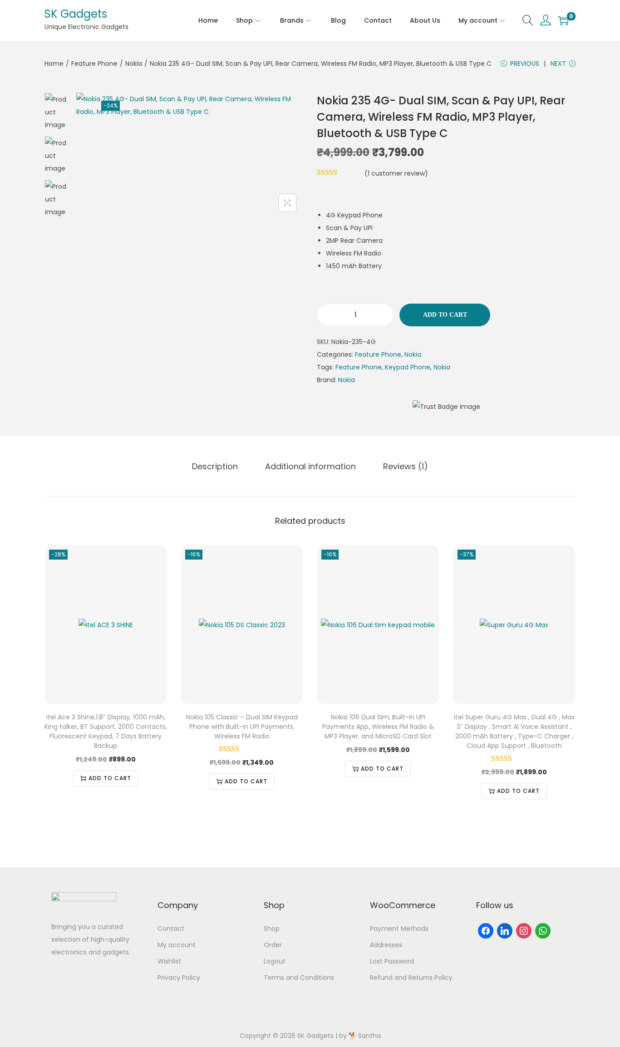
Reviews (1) (405, 466)
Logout (274, 961)
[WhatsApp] (543, 930)
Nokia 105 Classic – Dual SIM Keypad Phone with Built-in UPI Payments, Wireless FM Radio (242, 727)
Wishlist (169, 961)
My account (176, 944)
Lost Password (392, 961)
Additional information (310, 466)
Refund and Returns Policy (411, 977)
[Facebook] (485, 930)
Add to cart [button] (110, 778)
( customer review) (396, 173)
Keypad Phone (407, 367)
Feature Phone (94, 63)
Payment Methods (399, 928)
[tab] (215, 466)
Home (54, 63)
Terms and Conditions (299, 977)
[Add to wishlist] (89, 106)
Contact (170, 928)
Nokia (133, 63)
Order (273, 944)
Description (215, 466)
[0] (563, 20)
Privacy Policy (178, 977)
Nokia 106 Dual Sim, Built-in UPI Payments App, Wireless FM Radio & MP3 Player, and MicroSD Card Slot (378, 727)
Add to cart (445, 314)
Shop (272, 928)
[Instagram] (523, 930)
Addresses (386, 944)
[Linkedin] (504, 930)
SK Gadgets (75, 13)
